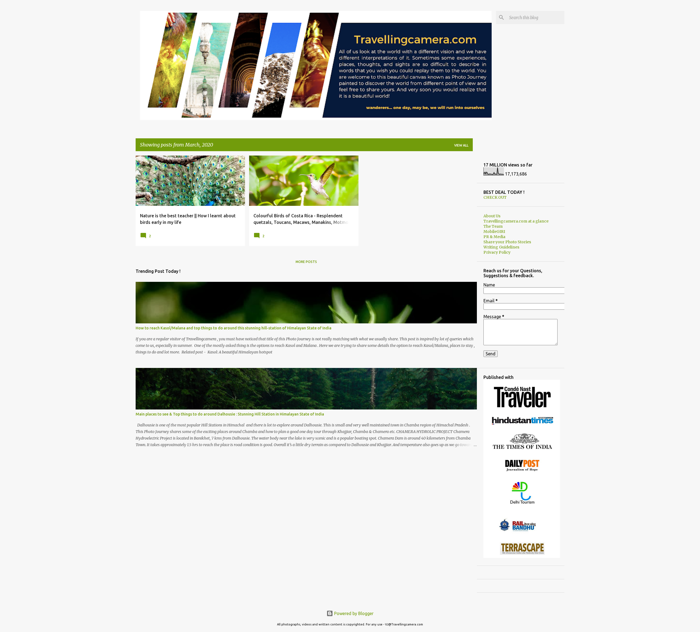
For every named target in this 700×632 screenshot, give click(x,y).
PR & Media (494, 236)
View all (461, 145)
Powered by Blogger (353, 613)
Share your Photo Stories (507, 241)
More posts (306, 262)
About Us (491, 215)
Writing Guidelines (501, 247)
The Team (493, 226)
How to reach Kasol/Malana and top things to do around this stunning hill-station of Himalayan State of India (233, 328)
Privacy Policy (497, 252)
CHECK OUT (495, 197)
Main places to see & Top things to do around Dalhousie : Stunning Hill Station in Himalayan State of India (230, 414)
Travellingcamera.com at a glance (516, 221)
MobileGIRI (494, 231)
